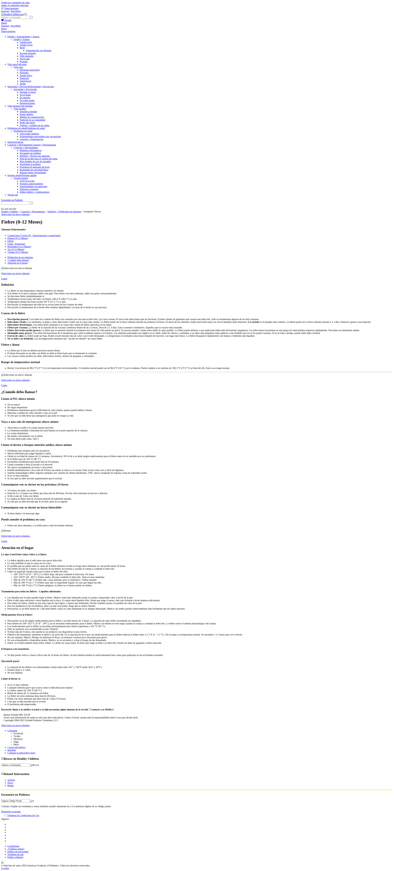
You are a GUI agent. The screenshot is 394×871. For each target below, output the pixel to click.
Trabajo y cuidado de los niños (34, 125)
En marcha (25, 97)
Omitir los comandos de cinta (15, 2)
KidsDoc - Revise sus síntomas (35, 156)
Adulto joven (26, 45)
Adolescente (26, 42)
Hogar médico (27, 114)
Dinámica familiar (28, 111)
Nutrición (24, 78)
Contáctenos (13, 846)
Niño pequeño (27, 56)
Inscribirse (16, 11)
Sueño (23, 83)
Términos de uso (15, 854)
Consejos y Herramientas (26, 147)
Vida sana (18, 67)
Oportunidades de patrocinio (33, 186)
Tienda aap (12, 194)
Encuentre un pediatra (30, 153)
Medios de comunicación (32, 117)
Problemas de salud (23, 131)
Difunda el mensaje (29, 189)
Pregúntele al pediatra (30, 164)
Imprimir (11, 750)
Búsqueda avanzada (11, 811)
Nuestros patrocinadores (31, 183)
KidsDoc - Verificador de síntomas (64, 211)
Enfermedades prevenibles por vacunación (40, 136)
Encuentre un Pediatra (12, 200)
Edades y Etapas (22, 39)
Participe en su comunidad (32, 120)
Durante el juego (28, 92)
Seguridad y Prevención (25, 89)
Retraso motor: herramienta (33, 172)
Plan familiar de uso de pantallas (35, 161)
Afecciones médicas (29, 133)
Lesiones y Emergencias (31, 139)
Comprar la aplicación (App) (21, 753)
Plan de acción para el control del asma (38, 158)
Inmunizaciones (27, 103)
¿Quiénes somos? (15, 849)
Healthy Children (9, 211)
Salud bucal (25, 81)
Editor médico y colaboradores (34, 192)
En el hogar (25, 95)
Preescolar (25, 59)
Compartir (12, 730)
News (10, 782)
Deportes (24, 72)
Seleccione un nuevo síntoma (15, 214)
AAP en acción (27, 181)
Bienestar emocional (29, 70)
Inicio (4, 28)
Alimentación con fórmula (38, 50)
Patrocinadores (11, 8)
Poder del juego (27, 122)
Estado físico (26, 75)
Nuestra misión (21, 178)
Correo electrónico (16, 747)
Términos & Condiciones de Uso (23, 815)
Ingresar (5, 11)
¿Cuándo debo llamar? (18, 260)
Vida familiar (20, 108)
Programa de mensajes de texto (35, 167)
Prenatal (24, 61)
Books (10, 785)
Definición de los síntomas (20, 257)
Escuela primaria (28, 53)
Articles (11, 780)
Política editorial (15, 857)
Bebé (22, 47)
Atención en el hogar (17, 263)
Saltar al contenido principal (14, 5)
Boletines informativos (31, 150)
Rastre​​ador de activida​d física (34, 169)
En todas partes (27, 100)
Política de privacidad (17, 851)
